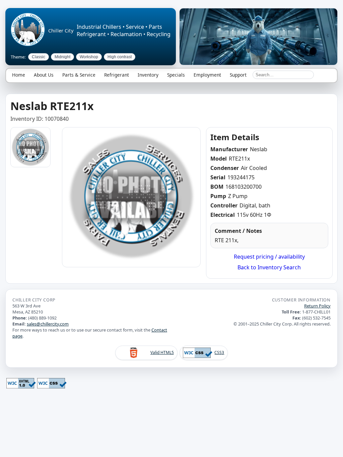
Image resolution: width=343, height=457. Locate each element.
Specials (176, 75)
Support (238, 75)
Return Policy (317, 306)
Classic (38, 57)
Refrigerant (116, 75)
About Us (44, 75)
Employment (207, 75)
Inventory (148, 75)
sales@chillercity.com (48, 324)
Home (18, 75)
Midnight (62, 57)
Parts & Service (78, 75)
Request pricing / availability (269, 256)
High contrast (120, 57)
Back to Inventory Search (269, 267)
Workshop (89, 57)
